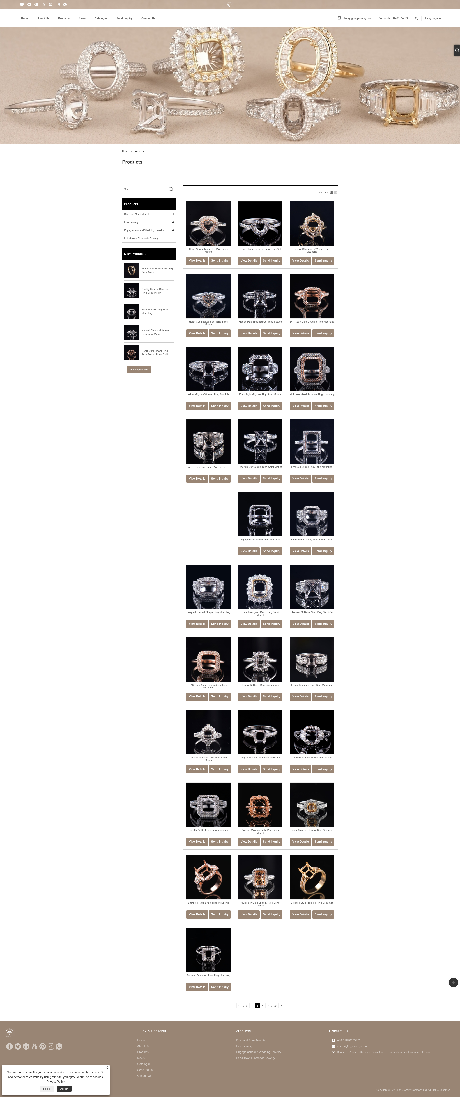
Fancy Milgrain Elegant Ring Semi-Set (312, 830)
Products (64, 18)
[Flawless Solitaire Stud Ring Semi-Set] (312, 586)
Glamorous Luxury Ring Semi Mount (312, 539)
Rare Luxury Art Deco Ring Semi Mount (260, 613)
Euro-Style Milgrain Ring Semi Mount (260, 394)
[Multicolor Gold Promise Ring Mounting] (312, 368)
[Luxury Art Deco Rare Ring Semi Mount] (208, 731)
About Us (43, 18)
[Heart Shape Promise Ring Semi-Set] (260, 223)
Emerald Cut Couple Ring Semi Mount (260, 466)
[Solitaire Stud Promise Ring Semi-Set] (312, 877)
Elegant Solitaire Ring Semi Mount (260, 684)
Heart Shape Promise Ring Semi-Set (260, 249)
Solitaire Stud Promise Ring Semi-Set (312, 902)
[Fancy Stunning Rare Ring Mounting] (312, 659)
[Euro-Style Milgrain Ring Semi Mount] (260, 368)
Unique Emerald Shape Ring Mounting (208, 612)
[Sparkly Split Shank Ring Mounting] (208, 804)
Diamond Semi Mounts (137, 214)
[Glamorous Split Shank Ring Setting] (312, 731)
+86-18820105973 (396, 18)
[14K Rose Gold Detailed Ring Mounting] (312, 295)
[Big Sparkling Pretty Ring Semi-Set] (260, 514)
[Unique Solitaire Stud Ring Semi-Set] (260, 731)
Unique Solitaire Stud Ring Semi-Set (260, 757)
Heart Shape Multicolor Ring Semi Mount (208, 250)
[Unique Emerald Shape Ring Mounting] (208, 586)
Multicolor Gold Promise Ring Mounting (312, 394)
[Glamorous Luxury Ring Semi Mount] (312, 514)
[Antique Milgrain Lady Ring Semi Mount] (260, 804)
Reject (46, 1088)
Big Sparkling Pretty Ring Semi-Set (260, 539)
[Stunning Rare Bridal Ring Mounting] (208, 877)
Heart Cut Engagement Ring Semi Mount (208, 323)
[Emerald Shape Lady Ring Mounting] (312, 441)
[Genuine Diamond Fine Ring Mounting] (208, 949)
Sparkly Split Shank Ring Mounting (208, 830)
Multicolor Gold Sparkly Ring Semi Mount (260, 904)
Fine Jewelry (131, 222)
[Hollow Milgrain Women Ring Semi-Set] (208, 368)
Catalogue (101, 18)
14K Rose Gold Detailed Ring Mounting (312, 321)
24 (275, 1005)
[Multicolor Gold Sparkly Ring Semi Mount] (260, 877)
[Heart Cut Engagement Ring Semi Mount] (208, 295)
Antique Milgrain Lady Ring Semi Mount (260, 831)
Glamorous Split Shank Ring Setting (312, 757)
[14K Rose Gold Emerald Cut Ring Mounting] (208, 659)
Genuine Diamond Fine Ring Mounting (208, 975)
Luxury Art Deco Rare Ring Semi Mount (208, 759)
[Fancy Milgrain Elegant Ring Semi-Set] (312, 804)
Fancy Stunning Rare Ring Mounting (312, 684)
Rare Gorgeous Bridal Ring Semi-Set (208, 467)
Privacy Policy (56, 1081)
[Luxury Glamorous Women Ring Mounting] (312, 223)
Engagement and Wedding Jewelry (144, 230)
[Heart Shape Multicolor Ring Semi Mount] (208, 223)
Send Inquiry (124, 18)
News (82, 18)
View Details (197, 260)
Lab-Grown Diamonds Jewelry (141, 238)
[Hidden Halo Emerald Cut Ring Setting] (260, 295)
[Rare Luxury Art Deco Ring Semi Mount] (260, 586)
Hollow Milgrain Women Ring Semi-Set (208, 394)
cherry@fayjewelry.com (357, 18)
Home (24, 18)
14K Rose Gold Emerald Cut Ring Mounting (208, 686)
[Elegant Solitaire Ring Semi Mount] (260, 659)
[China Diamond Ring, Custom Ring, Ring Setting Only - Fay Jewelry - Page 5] (230, 4)
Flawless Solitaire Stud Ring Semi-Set (312, 612)
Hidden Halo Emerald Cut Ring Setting (260, 321)
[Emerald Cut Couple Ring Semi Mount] (260, 441)
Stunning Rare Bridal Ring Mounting (208, 902)
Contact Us (148, 18)
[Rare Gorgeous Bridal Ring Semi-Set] (208, 441)
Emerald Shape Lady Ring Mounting (311, 466)
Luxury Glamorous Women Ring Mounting (312, 250)
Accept (64, 1088)
